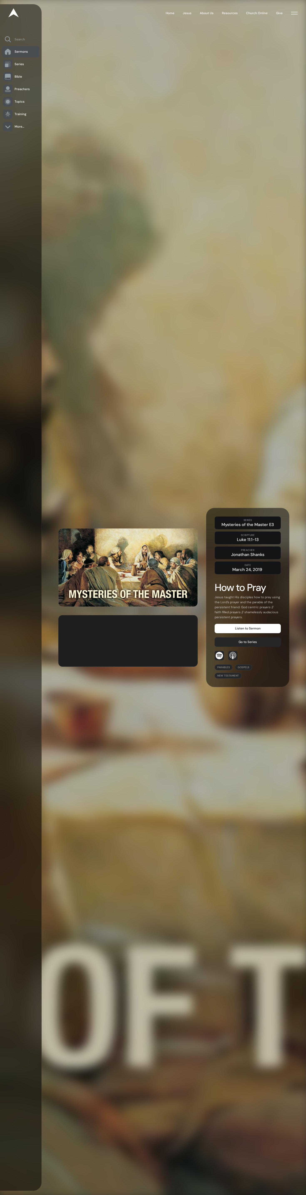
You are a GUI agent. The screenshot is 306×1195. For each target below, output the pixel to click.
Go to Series (248, 642)
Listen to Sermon (248, 628)
